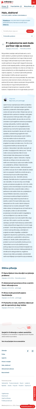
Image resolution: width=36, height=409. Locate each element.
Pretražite (30, 31)
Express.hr (28, 385)
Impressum (5, 396)
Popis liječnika (15, 6)
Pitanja (4, 6)
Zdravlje (4, 350)
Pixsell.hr (21, 385)
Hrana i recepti (6, 361)
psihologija (18, 288)
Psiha (3, 354)
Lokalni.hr (27, 383)
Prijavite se (6, 20)
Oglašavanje (5, 393)
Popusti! (15, 385)
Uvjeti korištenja (6, 398)
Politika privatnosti (7, 400)
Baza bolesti (5, 372)
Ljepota (4, 358)
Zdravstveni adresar (8, 369)
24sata (9, 385)
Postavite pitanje (26, 406)
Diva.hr (22, 383)
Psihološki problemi (25, 48)
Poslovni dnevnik (14, 383)
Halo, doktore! (6, 365)
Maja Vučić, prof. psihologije (17, 100)
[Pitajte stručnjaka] (34, 393)
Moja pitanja (28, 6)
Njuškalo (4, 385)
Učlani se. (6, 24)
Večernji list (5, 383)
